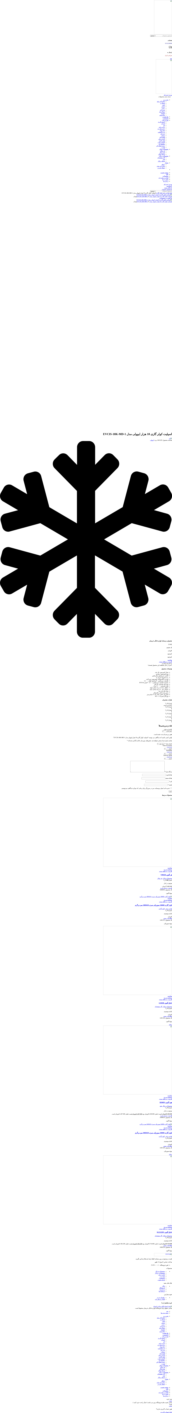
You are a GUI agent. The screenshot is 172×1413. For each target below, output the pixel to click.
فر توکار (162, 151)
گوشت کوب (161, 142)
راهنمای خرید (161, 1297)
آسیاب (163, 123)
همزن (163, 147)
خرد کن (162, 134)
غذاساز (163, 113)
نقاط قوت (169, 775)
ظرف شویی (161, 1280)
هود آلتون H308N (166, 1102)
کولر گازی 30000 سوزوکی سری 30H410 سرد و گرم (153, 1133)
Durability (169, 750)
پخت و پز (162, 1276)
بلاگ (163, 1286)
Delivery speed (167, 755)
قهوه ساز (162, 137)
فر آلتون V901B (166, 875)
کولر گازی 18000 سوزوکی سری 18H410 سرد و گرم (153, 905)
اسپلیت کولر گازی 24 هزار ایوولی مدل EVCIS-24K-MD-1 (154, 201)
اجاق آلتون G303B (165, 1003)
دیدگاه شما (168, 772)
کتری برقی (161, 139)
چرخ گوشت (161, 132)
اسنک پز (162, 103)
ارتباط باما (162, 1291)
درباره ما (162, 1289)
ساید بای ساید (161, 166)
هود (164, 159)
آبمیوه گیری (161, 122)
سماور (163, 135)
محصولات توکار (167, 878)
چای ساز (162, 130)
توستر (163, 106)
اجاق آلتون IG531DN (164, 1232)
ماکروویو (162, 115)
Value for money (167, 745)
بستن (170, 1401)
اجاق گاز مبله (161, 101)
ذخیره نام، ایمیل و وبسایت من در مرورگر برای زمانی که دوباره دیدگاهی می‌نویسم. (145, 788)
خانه (170, 193)
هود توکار (162, 152)
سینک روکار (161, 161)
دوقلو (163, 164)
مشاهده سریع (168, 869)
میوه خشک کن (160, 146)
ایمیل (170, 785)
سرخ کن (162, 110)
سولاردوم (162, 111)
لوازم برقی (165, 193)
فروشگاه (162, 1288)
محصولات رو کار (160, 1273)
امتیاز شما (168, 744)
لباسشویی (162, 1278)
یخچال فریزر (161, 168)
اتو (164, 125)
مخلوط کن (161, 144)
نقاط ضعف (168, 778)
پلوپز (163, 105)
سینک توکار (161, 154)
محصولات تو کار (160, 1271)
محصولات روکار (167, 1106)
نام (170, 781)
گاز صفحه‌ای (161, 157)
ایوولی (152, 440)
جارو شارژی (161, 129)
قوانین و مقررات (160, 1299)
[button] (166, 888)
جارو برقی (162, 127)
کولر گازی (162, 140)
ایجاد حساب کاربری (166, 1412)
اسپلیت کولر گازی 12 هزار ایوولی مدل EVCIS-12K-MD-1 (154, 196)
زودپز (163, 108)
